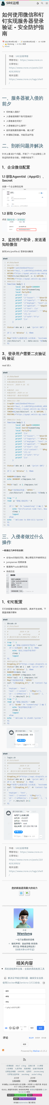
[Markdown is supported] (6, 1028)
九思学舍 (18, 1068)
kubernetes (23, 1102)
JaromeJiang (39, 1071)
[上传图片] (14, 1028)
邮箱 (7, 996)
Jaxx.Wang (25, 1074)
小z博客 (40, 1066)
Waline (36, 1050)
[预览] (17, 1028)
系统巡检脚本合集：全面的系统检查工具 (25, 969)
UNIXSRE (21, 1071)
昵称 (7, 991)
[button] (46, 3)
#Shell (7, 46)
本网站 (32, 1089)
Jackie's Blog (36, 1074)
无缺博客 (27, 1068)
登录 (32, 1028)
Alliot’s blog (21, 1066)
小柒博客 (9, 1068)
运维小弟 (31, 1066)
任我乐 (28, 1071)
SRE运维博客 (22, 56)
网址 (7, 1002)
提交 (40, 1028)
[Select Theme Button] (37, 3)
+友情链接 (10, 1066)
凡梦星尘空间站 (13, 1074)
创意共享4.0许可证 (25, 949)
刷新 (24, 1044)
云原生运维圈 (10, 1071)
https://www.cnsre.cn (31, 59)
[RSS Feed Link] (24, 1060)
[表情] (10, 1028)
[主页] (3, 3)
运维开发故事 (38, 1068)
